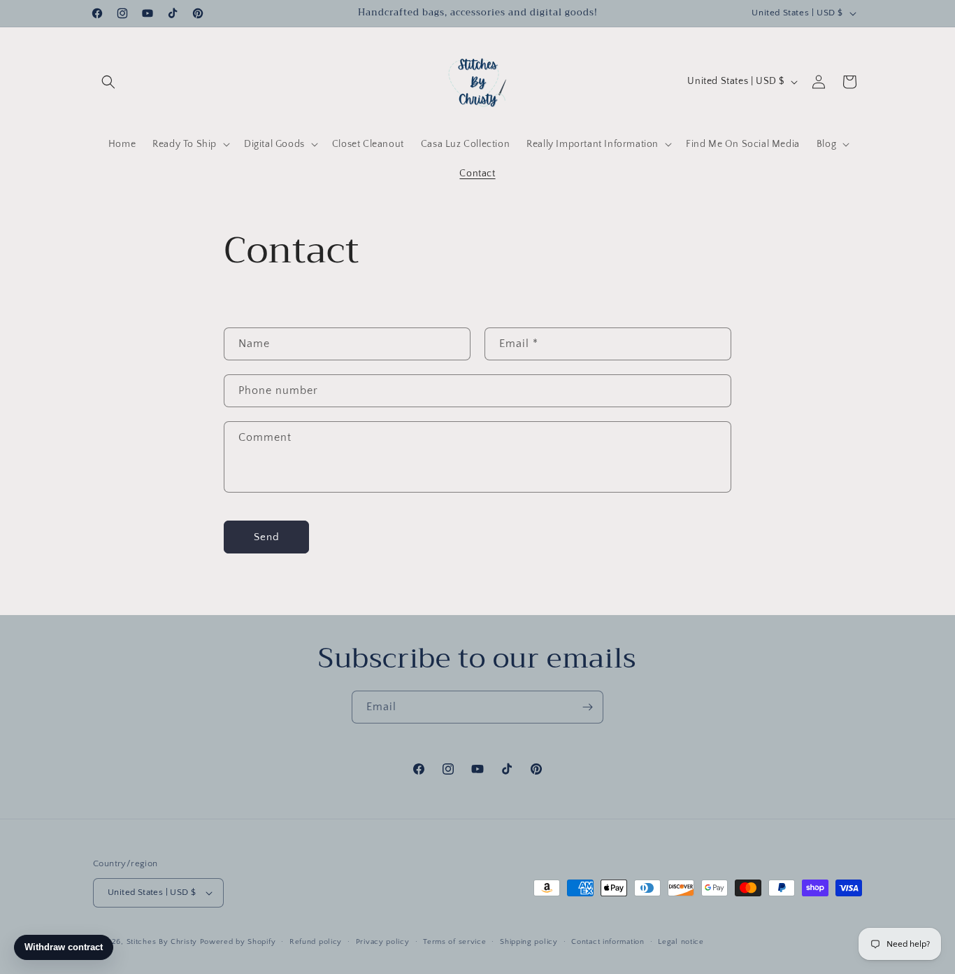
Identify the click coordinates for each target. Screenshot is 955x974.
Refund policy (315, 942)
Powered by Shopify (238, 942)
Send (267, 537)
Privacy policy (383, 942)
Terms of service (454, 942)
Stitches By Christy (162, 942)
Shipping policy (529, 942)
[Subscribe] (587, 707)
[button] (108, 81)
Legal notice (680, 942)
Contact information (607, 942)
